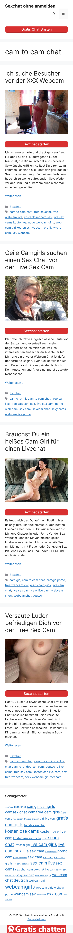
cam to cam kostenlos (49, 761)
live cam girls (44, 844)
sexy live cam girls (43, 875)
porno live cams (20, 858)
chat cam (11, 766)
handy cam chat (34, 825)
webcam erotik (41, 227)
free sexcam (42, 212)
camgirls (47, 806)
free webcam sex (23, 403)
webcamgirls (20, 887)
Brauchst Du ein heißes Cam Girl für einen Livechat (32, 441)
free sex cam (23, 772)
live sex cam (45, 403)
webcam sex (25, 894)
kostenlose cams (22, 831)
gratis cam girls (40, 585)
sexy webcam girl (37, 777)
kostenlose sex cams (27, 838)
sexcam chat (41, 409)
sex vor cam (10, 875)
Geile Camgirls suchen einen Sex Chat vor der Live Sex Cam (36, 260)
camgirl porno (56, 580)
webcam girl (37, 880)
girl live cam (48, 818)
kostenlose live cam (46, 772)
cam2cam (9, 807)
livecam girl (22, 845)
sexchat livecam (44, 869)
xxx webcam (21, 233)
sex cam (25, 409)
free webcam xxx (17, 585)
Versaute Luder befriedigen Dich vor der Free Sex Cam (33, 623)
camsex (12, 812)
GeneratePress (37, 919)
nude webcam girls (41, 222)
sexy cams (58, 409)
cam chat (20, 806)
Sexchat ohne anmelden (30, 6)
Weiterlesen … (14, 196)
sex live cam (61, 870)
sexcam (48, 857)
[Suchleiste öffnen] (54, 14)
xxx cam (55, 777)
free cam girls (48, 812)
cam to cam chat (21, 212)
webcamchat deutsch (28, 595)
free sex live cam (31, 819)
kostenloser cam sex (38, 217)
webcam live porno (18, 414)
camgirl (33, 806)
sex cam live (42, 863)
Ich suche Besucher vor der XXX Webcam (34, 77)
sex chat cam (24, 869)
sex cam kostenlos (21, 864)
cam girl (15, 580)
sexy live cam (40, 590)
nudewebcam (51, 852)
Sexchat (15, 206)
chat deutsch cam (31, 766)
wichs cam (41, 895)
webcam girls (44, 887)
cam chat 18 (18, 398)
